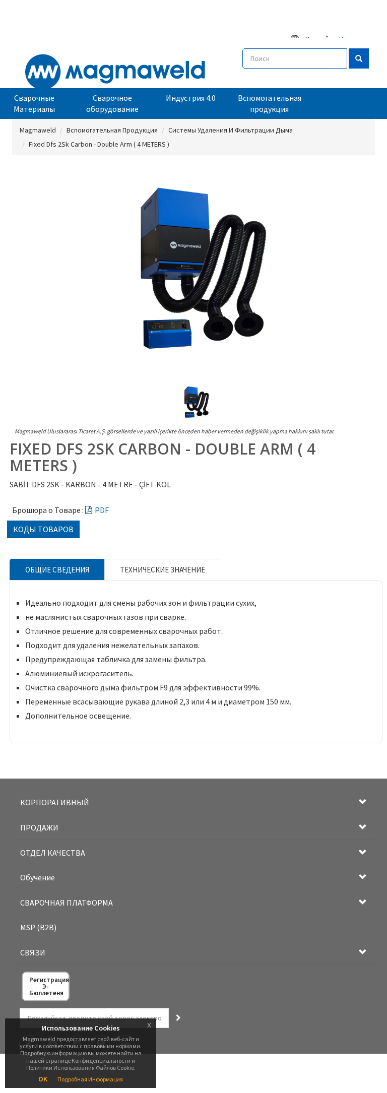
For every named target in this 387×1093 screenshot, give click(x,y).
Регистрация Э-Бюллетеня (49, 986)
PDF (102, 510)
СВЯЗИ (32, 952)
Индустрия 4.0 (191, 98)
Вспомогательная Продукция (112, 130)
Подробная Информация (90, 1079)
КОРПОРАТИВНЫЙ (54, 802)
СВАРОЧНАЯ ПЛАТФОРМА (66, 902)
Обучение (37, 877)
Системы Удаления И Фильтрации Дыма (230, 130)
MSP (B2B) (38, 927)
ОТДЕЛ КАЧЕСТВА (52, 853)
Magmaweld (38, 130)
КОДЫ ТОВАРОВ (43, 529)
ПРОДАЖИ (39, 827)
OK (42, 1078)
